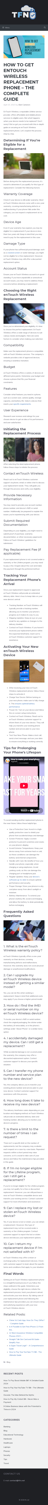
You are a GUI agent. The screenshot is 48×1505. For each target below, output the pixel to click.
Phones (6, 1451)
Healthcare (8, 1443)
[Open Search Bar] (45, 28)
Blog (8, 1362)
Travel (6, 1463)
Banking (6, 1426)
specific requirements (22, 404)
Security (6, 1455)
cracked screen (13, 252)
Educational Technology (13, 1435)
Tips (5, 1459)
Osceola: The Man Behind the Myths (18, 1395)
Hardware (7, 1439)
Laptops (6, 1447)
